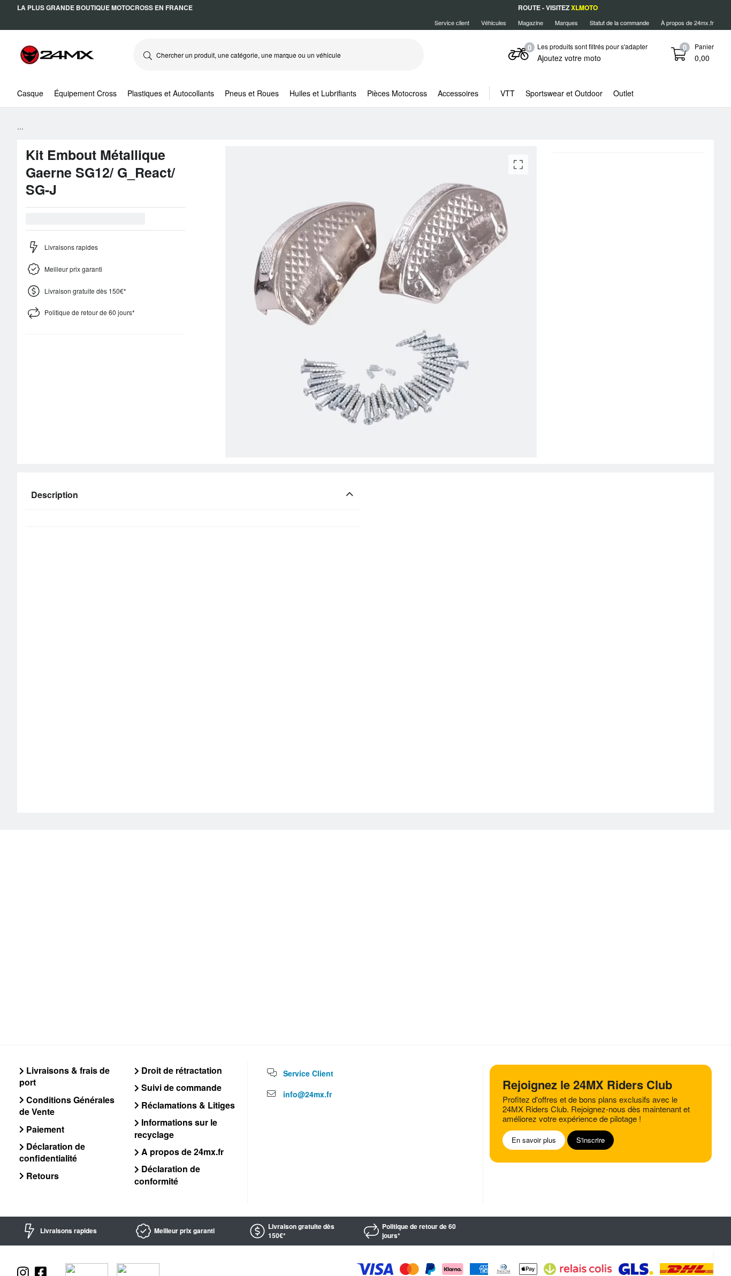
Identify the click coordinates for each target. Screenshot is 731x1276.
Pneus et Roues (252, 93)
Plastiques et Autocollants (170, 93)
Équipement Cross (85, 93)
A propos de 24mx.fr (181, 1151)
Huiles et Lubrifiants (323, 93)
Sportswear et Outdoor (564, 93)
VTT (507, 93)
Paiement (44, 1129)
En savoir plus (534, 1140)
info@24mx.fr (307, 1094)
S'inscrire (590, 1140)
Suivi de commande (180, 1087)
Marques (566, 22)
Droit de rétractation (180, 1070)
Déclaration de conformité (167, 1175)
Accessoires (458, 93)
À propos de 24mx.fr (687, 22)
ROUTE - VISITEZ (558, 7)
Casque (30, 93)
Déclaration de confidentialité (52, 1152)
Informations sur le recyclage (175, 1128)
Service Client (308, 1073)
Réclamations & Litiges (187, 1105)
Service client (452, 22)
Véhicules (493, 22)
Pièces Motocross (397, 93)
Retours (41, 1176)
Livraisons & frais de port (64, 1076)
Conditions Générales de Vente (67, 1106)
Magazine (530, 22)
